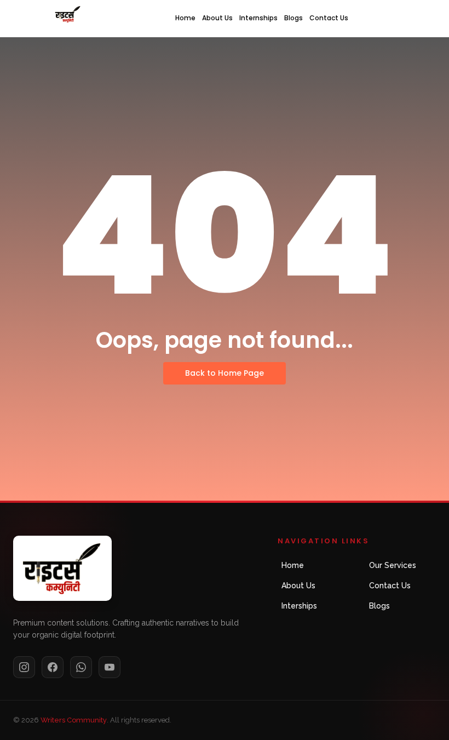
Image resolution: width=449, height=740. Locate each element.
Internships (258, 17)
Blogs (293, 17)
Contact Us (328, 17)
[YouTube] (109, 667)
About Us (217, 17)
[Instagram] (24, 667)
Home (185, 17)
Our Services (392, 565)
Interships (299, 605)
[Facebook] (53, 667)
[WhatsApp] (81, 667)
